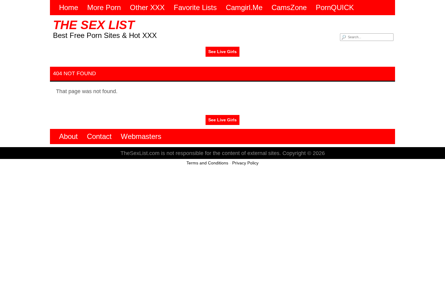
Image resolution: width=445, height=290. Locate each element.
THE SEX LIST (93, 25)
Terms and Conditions (207, 162)
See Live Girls (222, 51)
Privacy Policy (245, 162)
